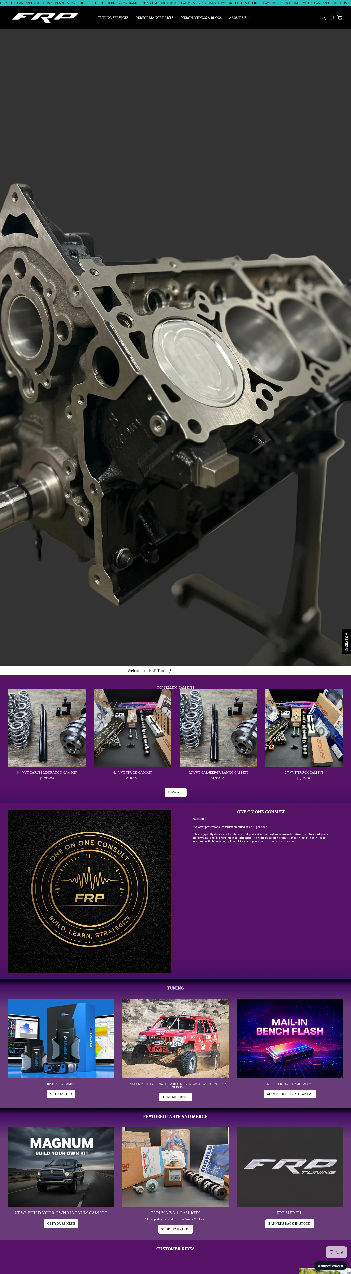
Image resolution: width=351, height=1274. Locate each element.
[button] (332, 18)
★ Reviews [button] (346, 642)
